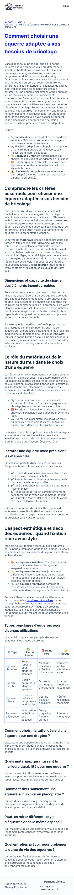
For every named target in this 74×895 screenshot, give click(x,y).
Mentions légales (54, 881)
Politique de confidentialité (49, 888)
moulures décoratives (40, 600)
